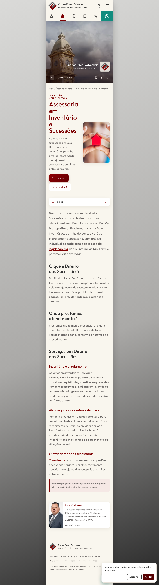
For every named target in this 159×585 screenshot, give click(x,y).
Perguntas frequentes (90, 556)
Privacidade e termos (87, 560)
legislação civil (58, 249)
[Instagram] (95, 77)
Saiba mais (109, 570)
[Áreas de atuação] (62, 16)
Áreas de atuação (64, 88)
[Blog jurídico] (84, 16)
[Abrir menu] (107, 5)
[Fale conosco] (95, 16)
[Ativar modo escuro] (99, 5)
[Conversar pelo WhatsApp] (107, 16)
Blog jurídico (55, 560)
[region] (79, 334)
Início (51, 88)
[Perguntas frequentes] (73, 16)
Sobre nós (54, 556)
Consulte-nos (57, 460)
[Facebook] (101, 77)
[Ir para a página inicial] (52, 6)
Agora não (134, 576)
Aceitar (148, 576)
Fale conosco (59, 178)
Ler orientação (60, 187)
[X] (106, 77)
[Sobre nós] (51, 16)
